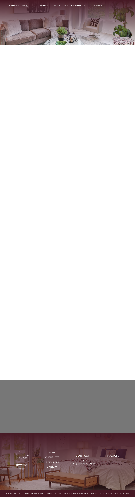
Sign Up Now (68, 417)
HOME (52, 452)
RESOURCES (52, 462)
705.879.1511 (83, 460)
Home (44, 5)
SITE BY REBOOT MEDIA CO (117, 493)
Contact (96, 5)
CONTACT (52, 467)
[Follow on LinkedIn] (124, 6)
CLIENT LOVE (52, 457)
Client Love (59, 5)
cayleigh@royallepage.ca (82, 463)
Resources (79, 5)
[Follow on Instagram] (113, 6)
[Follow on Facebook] (119, 6)
